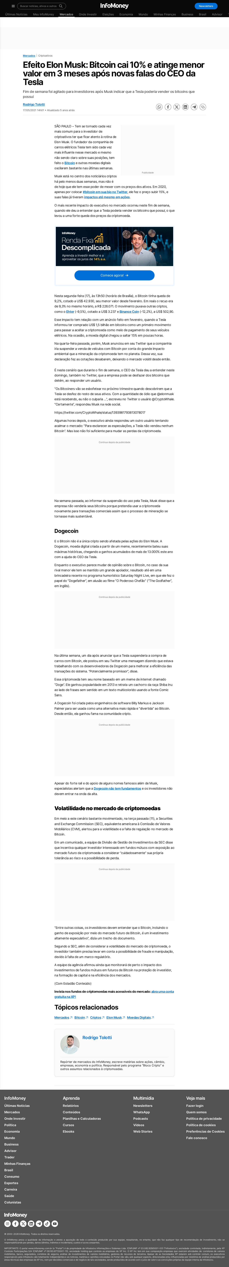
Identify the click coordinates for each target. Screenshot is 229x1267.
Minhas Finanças (165, 14)
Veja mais (195, 1098)
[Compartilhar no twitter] (177, 107)
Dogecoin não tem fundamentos (117, 788)
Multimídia (143, 1098)
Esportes (11, 1183)
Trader (9, 1157)
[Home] (115, 6)
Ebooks (68, 1131)
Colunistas (12, 1202)
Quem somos (196, 1112)
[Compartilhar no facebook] (168, 107)
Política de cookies (201, 1125)
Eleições (108, 14)
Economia (126, 14)
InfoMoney (15, 1098)
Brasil (202, 14)
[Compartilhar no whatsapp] (159, 107)
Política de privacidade (204, 1118)
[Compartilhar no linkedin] (185, 107)
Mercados (66, 14)
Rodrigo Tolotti (34, 104)
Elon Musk (114, 1017)
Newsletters (206, 6)
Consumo (11, 1176)
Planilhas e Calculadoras (82, 1118)
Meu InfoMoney (43, 14)
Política (10, 1125)
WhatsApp (141, 1112)
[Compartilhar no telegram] (194, 107)
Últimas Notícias (16, 14)
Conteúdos (71, 1112)
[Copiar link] (203, 107)
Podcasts (140, 1118)
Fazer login (194, 1106)
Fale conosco (196, 1138)
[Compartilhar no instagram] (7, 1223)
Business (187, 14)
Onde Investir (88, 14)
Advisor (217, 14)
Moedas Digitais (139, 1017)
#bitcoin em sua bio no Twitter (105, 192)
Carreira (10, 1189)
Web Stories (142, 1131)
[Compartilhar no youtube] (55, 1223)
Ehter (70, 311)
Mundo (143, 14)
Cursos (68, 1125)
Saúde (9, 1196)
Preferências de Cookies (205, 1131)
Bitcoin (69, 163)
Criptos (95, 1017)
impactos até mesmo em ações (107, 197)
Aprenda (71, 1098)
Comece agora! (112, 275)
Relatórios (71, 1106)
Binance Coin (129, 311)
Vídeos (138, 1125)
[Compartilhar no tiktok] (47, 1223)
